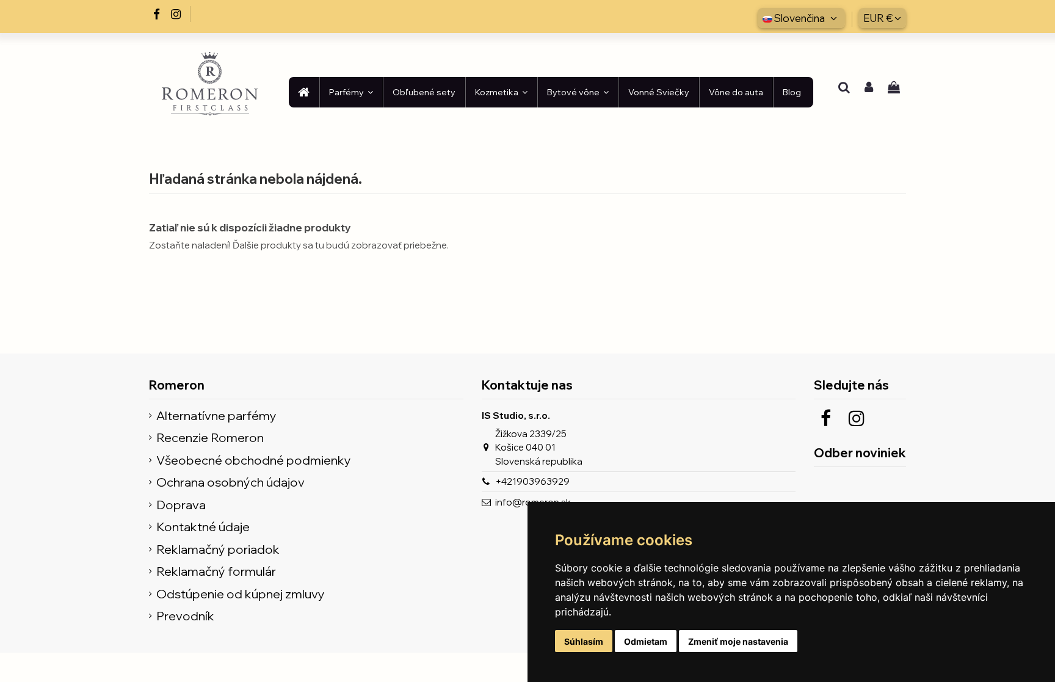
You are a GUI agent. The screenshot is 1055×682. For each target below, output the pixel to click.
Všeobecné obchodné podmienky (253, 461)
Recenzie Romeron (210, 438)
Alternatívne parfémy (216, 416)
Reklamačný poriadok (218, 550)
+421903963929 (532, 481)
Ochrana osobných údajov (230, 483)
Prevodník (185, 616)
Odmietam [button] (645, 641)
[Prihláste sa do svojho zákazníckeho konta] (869, 88)
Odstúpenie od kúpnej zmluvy (240, 594)
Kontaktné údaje (203, 527)
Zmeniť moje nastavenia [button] (738, 641)
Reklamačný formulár (216, 572)
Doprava (181, 505)
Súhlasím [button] (583, 641)
